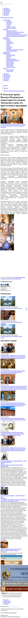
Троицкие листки (11, 26)
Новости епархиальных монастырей (16, 36)
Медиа (5, 68)
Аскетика (9, 56)
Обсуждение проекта (12, 51)
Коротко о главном (11, 28)
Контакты (6, 15)
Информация (7, 9)
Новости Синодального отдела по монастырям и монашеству (15, 32)
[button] (26, 309)
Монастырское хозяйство (13, 60)
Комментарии (10, 42)
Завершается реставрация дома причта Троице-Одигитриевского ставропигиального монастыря (13, 419)
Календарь (6, 13)
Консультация (10, 63)
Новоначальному (11, 55)
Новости (6, 29)
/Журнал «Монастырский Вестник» (10, 550)
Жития (8, 57)
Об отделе (6, 8)
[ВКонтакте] (1, 285)
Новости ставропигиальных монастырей (17, 34)
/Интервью (3, 323)
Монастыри (7, 52)
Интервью (9, 41)
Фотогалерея (10, 71)
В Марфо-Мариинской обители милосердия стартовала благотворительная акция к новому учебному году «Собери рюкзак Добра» (12, 434)
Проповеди (9, 22)
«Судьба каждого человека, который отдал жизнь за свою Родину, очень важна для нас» (14, 500)
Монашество (7, 53)
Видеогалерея (10, 69)
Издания (9, 48)
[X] (8, 285)
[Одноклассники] (3, 285)
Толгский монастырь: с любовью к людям (11, 308)
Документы (6, 12)
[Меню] (1, 2)
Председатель (7, 11)
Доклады (9, 24)
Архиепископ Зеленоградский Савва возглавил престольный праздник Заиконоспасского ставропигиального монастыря (13, 372)
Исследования (10, 61)
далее (6, 615)
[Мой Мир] (6, 285)
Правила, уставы (11, 67)
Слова (8, 25)
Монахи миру (10, 64)
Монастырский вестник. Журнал (15, 49)
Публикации (7, 38)
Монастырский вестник (7, 17)
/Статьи (2, 309)
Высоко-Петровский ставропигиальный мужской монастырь (13, 278)
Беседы (8, 44)
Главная (6, 85)
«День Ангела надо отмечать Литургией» (11, 322)
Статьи (8, 40)
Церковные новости (12, 30)
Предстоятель (7, 20)
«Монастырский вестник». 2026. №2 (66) (11, 549)
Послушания (10, 65)
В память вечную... (11, 59)
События (9, 21)
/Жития (2, 463)
